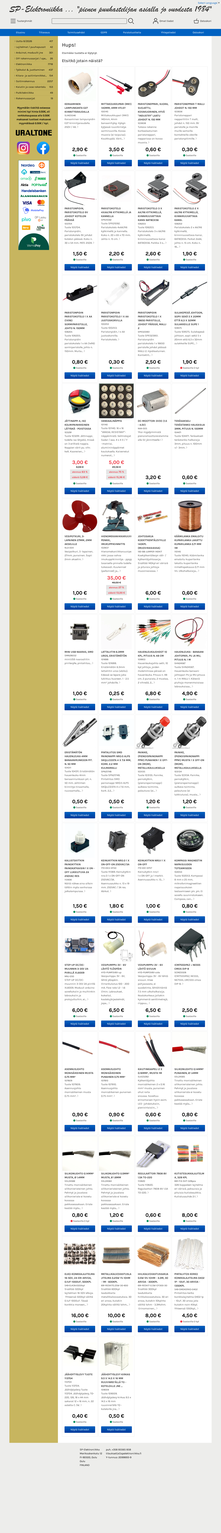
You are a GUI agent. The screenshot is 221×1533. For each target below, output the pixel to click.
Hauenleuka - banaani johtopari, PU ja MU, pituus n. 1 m (189, 655)
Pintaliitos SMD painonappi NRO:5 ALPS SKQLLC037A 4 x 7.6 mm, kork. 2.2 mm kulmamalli (116, 760)
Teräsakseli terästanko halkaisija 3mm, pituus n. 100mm (189, 424)
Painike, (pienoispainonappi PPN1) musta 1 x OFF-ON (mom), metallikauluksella (189, 760)
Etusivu (20, 32)
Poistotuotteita (132, 32)
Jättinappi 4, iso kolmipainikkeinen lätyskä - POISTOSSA (78, 424)
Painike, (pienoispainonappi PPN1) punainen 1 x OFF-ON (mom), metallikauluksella (153, 760)
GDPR (104, 32)
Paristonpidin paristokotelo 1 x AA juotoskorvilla (115, 316)
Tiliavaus (44, 32)
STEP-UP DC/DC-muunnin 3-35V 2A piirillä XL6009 (76, 968)
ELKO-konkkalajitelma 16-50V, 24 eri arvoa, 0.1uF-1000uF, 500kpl (80, 1277)
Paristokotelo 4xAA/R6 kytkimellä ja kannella (116, 212)
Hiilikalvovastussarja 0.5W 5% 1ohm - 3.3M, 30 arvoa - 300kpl (153, 1277)
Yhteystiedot (168, 32)
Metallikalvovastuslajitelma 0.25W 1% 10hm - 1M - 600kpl (116, 1277)
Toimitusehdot (76, 32)
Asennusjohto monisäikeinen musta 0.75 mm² (79, 1073)
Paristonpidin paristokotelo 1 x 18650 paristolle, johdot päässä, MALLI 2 (152, 320)
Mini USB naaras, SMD (79, 651)
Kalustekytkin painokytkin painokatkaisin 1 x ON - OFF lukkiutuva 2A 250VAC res (79, 868)
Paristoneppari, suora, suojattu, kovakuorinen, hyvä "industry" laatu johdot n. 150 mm (153, 111)
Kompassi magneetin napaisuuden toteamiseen (188, 864)
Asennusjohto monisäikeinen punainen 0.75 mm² (113, 1073)
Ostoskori (198, 32)
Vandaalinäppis (111, 420)
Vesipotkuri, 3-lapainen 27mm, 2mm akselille (78, 540)
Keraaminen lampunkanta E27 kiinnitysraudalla (77, 107)
